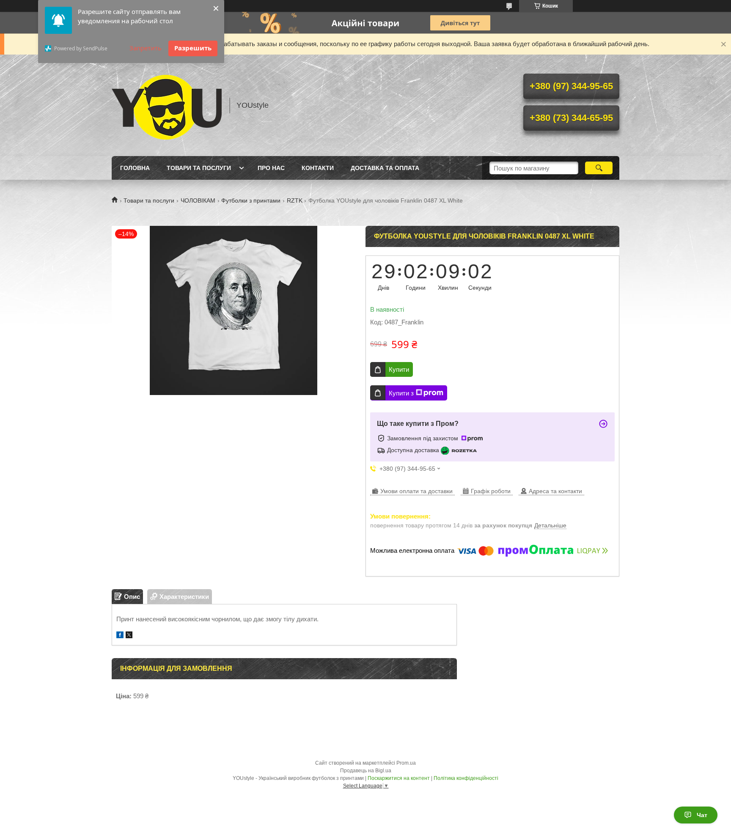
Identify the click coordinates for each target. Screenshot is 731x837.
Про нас (271, 168)
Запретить (145, 48)
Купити (399, 369)
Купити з (401, 393)
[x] (129, 635)
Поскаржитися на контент (399, 778)
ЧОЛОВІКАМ (198, 200)
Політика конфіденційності (466, 778)
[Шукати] (599, 168)
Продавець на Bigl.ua (365, 771)
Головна (135, 168)
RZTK (294, 200)
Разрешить (193, 48)
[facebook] (120, 635)
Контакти (318, 168)
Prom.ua (406, 763)
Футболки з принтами (250, 200)
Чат (702, 815)
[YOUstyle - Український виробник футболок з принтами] (167, 105)
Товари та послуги (199, 168)
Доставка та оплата (385, 168)
